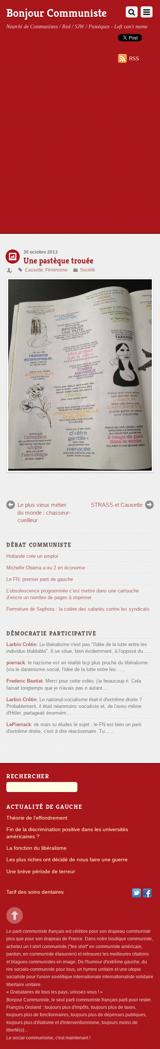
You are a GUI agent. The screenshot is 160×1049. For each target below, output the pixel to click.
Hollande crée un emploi (32, 556)
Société (87, 270)
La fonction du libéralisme (36, 848)
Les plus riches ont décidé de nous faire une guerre (67, 859)
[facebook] (147, 892)
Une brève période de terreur (40, 871)
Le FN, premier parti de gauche (39, 579)
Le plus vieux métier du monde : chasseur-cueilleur (44, 512)
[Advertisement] (80, 150)
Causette (34, 270)
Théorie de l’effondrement (36, 818)
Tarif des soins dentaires (35, 892)
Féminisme (56, 270)
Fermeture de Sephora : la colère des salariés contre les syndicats (78, 609)
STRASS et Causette (117, 505)
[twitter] (136, 892)
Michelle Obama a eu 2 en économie (45, 567)
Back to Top (14, 915)
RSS (134, 58)
